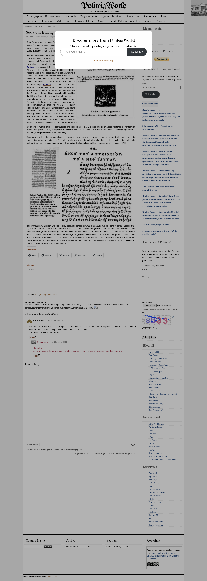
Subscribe (137, 51)
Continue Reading (103, 60)
